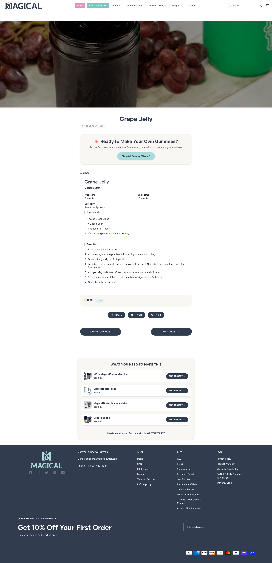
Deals (140, 458)
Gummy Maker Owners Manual (189, 501)
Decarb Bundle (102, 417)
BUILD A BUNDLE (98, 5)
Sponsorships (184, 469)
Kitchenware (143, 469)
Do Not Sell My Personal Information (229, 476)
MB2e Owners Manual (188, 494)
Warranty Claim (224, 482)
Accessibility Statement (189, 508)
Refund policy (144, 484)
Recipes (176, 5)
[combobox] (243, 5)
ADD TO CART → (177, 376)
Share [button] (85, 172)
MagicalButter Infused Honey (113, 233)
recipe (99, 300)
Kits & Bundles (132, 5)
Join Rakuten (183, 479)
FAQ (179, 458)
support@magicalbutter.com (101, 458)
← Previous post (100, 331)
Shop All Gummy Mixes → (136, 156)
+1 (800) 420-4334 (97, 465)
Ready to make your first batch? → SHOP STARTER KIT (136, 433)
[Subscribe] (251, 527)
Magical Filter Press (105, 388)
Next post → (171, 331)
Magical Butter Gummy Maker (111, 403)
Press (180, 463)
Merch (140, 474)
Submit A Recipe (185, 489)
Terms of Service (146, 479)
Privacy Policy (224, 458)
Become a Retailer (186, 474)
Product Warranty (226, 463)
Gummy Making (156, 5)
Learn (190, 5)
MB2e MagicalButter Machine (111, 374)
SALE (80, 5)
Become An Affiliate (187, 484)
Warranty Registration (228, 469)
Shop (115, 5)
